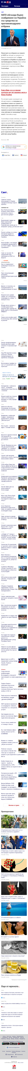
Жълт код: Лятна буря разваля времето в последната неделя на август (8, 498)
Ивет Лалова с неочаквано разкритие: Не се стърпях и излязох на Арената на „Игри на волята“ (9, 558)
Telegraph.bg (22, 1038)
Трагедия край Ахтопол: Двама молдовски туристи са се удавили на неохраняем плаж (9, 627)
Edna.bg (8, 1038)
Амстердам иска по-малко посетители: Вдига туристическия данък (9, 716)
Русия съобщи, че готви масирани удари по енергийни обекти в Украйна (9, 234)
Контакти (23, 1051)
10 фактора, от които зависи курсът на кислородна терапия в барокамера (12, 851)
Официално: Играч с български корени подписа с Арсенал (12, 1026)
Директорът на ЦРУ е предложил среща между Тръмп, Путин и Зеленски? (9, 662)
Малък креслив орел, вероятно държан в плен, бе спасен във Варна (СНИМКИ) (8, 796)
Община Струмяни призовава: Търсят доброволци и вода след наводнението (9, 588)
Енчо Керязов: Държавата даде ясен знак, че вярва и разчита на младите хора (9, 508)
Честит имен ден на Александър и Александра (7, 488)
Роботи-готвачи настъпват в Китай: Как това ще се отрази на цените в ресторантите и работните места (12, 752)
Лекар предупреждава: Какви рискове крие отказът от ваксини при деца (9, 345)
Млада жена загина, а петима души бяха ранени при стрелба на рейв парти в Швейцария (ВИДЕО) (9, 308)
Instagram (25, 155)
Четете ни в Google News (14, 1047)
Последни (4, 6)
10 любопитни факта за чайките (11, 917)
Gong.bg (14, 1036)
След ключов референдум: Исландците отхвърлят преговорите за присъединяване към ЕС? (13, 675)
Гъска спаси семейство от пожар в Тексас (8, 723)
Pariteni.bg (3, 1038)
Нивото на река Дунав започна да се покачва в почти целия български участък (9, 649)
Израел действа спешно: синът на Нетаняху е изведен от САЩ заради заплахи (9, 398)
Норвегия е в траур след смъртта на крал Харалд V (9, 617)
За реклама (8, 1051)
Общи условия (20, 1062)
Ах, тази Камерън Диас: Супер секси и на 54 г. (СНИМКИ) (8, 732)
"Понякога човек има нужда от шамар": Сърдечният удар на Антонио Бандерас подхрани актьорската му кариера (12, 1014)
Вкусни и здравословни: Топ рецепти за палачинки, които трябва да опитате (9, 437)
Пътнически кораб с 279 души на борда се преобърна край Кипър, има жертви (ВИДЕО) (9, 776)
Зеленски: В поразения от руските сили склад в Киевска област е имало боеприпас (9, 547)
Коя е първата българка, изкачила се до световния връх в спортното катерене (12, 993)
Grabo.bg (22, 1037)
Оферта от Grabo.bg (5, 372)
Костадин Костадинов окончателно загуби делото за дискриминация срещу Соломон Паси (8, 638)
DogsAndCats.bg (20, 1036)
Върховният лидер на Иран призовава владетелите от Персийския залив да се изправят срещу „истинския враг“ (12, 223)
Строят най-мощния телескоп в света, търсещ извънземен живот (9, 457)
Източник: (3, 140)
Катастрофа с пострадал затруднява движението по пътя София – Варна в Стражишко (9, 245)
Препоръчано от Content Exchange (18, 979)
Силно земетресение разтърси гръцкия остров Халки (9, 598)
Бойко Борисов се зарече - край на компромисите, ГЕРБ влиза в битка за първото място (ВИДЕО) (11, 764)
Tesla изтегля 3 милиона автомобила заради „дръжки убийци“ (9, 697)
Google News (7, 155)
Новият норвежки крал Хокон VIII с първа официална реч (8, 526)
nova (4, 997)
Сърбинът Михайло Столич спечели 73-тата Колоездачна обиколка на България (8, 569)
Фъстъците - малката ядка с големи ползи (8, 426)
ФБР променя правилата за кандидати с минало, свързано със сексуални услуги (9, 706)
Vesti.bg (12, 1038)
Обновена (3, 669)
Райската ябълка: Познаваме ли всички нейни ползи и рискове (9, 408)
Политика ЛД (20, 1054)
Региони (17, 6)
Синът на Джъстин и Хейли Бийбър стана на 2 (13, 1003)
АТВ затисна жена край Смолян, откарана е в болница (8, 578)
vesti (4, 1019)
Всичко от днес (14, 805)
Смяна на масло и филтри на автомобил (9, 376)
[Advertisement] (14, 173)
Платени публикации (16, 1051)
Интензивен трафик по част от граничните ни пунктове (8, 364)
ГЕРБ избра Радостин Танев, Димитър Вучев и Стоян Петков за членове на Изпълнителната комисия (9, 468)
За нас (3, 1051)
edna (4, 1007)
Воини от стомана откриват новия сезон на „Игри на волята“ (9, 742)
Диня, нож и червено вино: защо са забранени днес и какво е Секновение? (13, 897)
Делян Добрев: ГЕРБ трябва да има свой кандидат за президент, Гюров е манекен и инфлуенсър (11, 786)
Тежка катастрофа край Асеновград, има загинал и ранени (9, 318)
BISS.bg (10, 1037)
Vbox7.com (9, 1036)
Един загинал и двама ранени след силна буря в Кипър (9, 518)
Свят (4, 192)
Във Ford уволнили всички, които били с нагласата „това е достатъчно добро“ (8, 212)
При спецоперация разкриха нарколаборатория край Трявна (9, 275)
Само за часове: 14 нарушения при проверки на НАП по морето (8, 255)
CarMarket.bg (5, 1037)
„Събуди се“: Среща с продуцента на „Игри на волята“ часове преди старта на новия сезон (9, 536)
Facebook (16, 155)
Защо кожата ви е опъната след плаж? (13, 956)
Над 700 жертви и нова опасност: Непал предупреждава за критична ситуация (8, 355)
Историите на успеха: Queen (10, 937)
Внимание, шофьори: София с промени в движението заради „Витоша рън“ (8, 418)
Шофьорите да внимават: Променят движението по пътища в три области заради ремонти (9, 479)
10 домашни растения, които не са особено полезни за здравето (11, 831)
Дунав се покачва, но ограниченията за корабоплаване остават (9, 287)
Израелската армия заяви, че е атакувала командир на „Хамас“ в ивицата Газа (8, 297)
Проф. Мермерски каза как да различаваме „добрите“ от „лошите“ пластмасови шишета (8, 447)
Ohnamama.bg (16, 1037)
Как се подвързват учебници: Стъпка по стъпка (8, 265)
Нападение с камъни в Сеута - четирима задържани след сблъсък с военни (9, 388)
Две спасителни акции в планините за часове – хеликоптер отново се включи (9, 607)
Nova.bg (16, 1038)
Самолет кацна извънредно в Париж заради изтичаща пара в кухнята (9, 202)
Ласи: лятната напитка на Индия (11, 975)
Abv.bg (4, 1036)
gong (4, 1030)
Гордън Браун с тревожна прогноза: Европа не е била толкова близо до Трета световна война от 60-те (12, 687)
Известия (15, 1056)
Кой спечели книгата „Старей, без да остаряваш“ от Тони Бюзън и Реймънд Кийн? (12, 875)
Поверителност (10, 1054)
